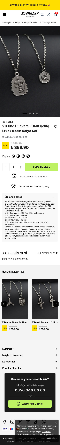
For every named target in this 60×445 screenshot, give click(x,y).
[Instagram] (12, 422)
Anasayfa (6, 22)
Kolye (17, 22)
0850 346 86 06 (30, 390)
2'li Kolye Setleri (49, 22)
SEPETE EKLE (41, 166)
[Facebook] (4, 422)
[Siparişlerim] (49, 14)
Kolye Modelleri (31, 22)
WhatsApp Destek (32, 403)
